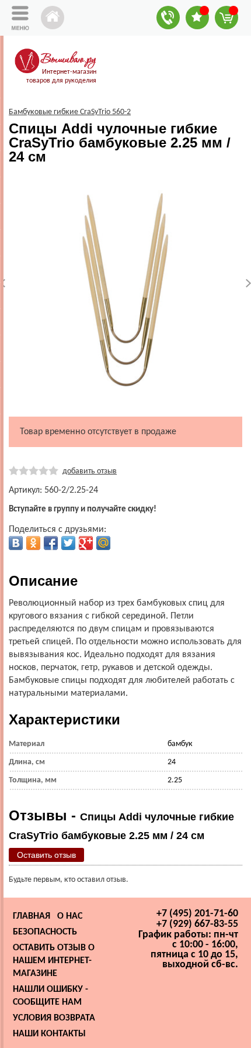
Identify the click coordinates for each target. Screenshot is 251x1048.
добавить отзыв (89, 471)
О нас (69, 916)
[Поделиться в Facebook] (51, 543)
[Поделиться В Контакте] (16, 543)
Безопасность (45, 932)
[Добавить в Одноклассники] (33, 543)
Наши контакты (49, 1034)
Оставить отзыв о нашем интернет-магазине (54, 960)
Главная (31, 916)
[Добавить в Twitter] (68, 543)
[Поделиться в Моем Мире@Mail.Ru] (103, 543)
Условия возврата (54, 1018)
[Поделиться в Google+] (86, 543)
